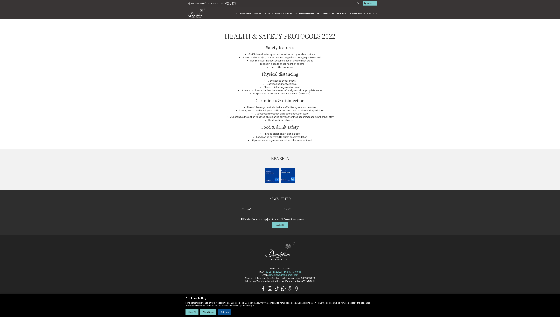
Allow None (208, 312)
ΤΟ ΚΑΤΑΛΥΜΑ (244, 13)
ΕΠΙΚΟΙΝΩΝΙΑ (357, 13)
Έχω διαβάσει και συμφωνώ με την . (274, 219)
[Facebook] (226, 3)
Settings (225, 312)
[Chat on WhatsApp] (233, 3)
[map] (296, 288)
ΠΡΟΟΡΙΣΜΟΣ (306, 13)
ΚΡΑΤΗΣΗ (371, 3)
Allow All (192, 312)
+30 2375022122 (273, 271)
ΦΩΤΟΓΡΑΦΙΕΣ (340, 13)
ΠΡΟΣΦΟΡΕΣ (323, 13)
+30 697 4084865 (292, 271)
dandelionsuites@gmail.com (283, 275)
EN (358, 3)
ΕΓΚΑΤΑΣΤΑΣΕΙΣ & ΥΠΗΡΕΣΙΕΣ (281, 13)
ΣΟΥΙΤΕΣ (258, 13)
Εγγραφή (280, 224)
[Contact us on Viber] (235, 3)
